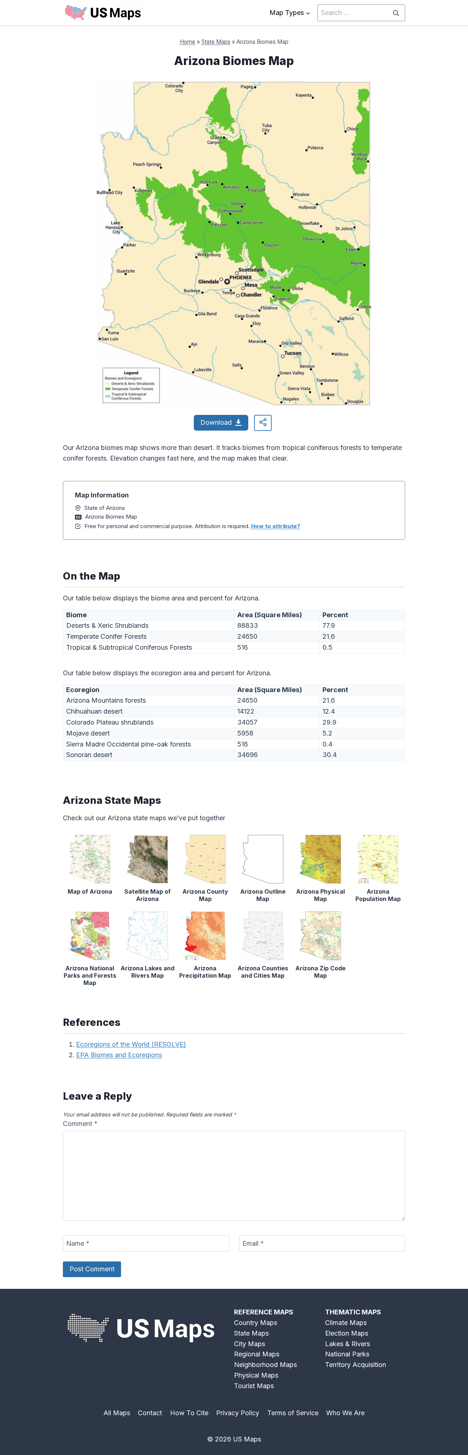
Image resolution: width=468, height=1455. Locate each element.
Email (253, 1244)
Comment (80, 1123)
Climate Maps (346, 1322)
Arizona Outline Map (263, 895)
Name (78, 1244)
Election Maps (346, 1333)
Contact (150, 1413)
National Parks (347, 1354)
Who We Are (345, 1413)
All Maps (116, 1413)
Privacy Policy (237, 1413)
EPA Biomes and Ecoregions (119, 1055)
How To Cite (189, 1413)
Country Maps (255, 1322)
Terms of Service (292, 1413)
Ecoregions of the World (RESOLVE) (131, 1044)
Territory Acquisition (355, 1364)
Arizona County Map (205, 895)
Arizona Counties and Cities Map (263, 972)
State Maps (215, 41)
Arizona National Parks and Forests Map (90, 975)
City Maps (249, 1344)
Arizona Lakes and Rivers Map (147, 972)
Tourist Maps (254, 1386)
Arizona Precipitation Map (205, 972)
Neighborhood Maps (265, 1364)
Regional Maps (256, 1354)
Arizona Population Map (378, 895)
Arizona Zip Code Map (320, 972)
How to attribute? (275, 526)
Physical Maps (256, 1375)
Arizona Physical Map (320, 895)
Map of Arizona (90, 891)
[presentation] (89, 859)
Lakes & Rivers (347, 1344)
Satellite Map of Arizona (147, 895)
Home (187, 41)
